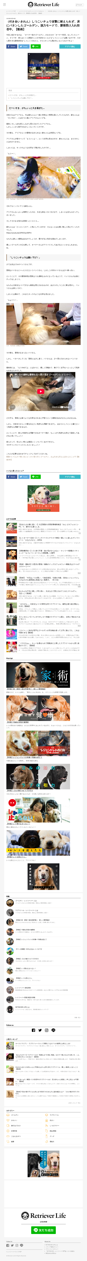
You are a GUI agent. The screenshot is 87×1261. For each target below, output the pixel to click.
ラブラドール (54, 1115)
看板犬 (52, 1141)
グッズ (52, 1136)
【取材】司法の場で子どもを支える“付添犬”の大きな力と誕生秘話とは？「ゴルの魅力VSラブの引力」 (47, 1092)
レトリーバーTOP (11, 11)
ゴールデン (29, 11)
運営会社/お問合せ (51, 1253)
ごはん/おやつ (16, 1136)
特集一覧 (77, 1017)
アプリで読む (70, 46)
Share (13, 46)
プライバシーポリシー (52, 1249)
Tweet (25, 46)
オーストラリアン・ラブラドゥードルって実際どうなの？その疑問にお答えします (42, 1043)
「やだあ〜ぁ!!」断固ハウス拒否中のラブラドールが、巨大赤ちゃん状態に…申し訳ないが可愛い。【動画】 (47, 1080)
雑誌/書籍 (53, 1131)
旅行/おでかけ (16, 1125)
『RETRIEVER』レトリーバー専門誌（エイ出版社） (60, 1251)
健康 (12, 1141)
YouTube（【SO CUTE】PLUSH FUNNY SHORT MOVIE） (27, 199)
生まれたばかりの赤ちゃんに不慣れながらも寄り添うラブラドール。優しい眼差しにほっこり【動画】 (46, 1068)
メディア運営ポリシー (52, 1247)
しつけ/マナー (54, 1125)
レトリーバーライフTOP (14, 1251)
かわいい (41, 11)
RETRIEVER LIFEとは (52, 1245)
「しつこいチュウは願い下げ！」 (21, 98)
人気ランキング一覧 (74, 1103)
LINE (37, 46)
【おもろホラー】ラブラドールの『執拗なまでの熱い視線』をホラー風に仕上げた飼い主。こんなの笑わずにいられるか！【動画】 (47, 1056)
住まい (52, 1120)
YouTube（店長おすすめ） (17, 345)
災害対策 (14, 1131)
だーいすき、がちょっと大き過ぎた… (23, 95)
